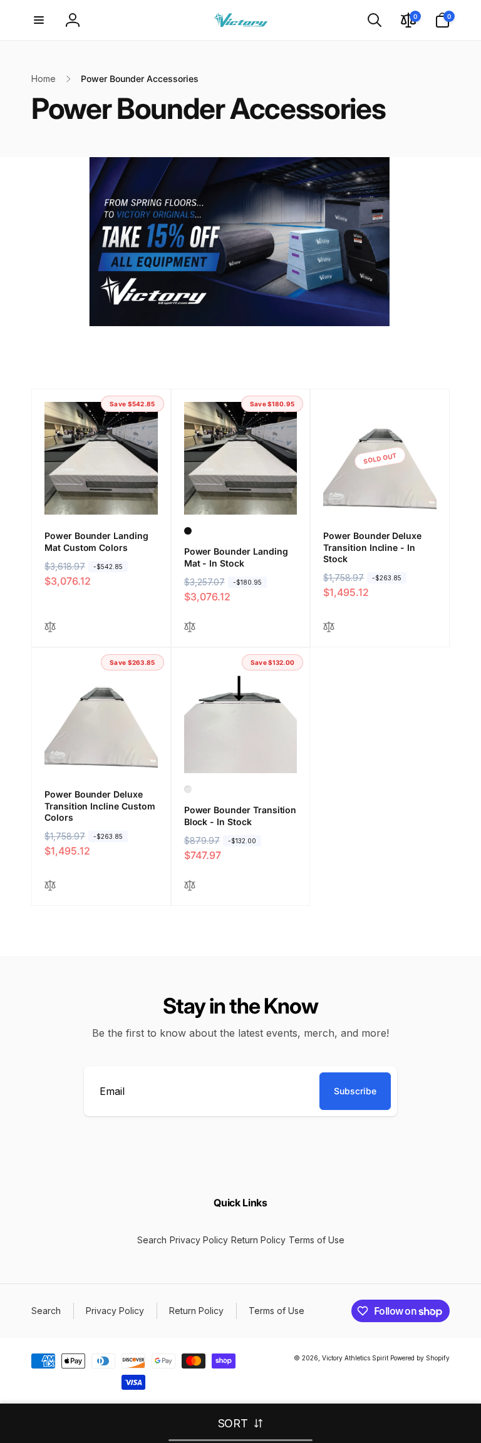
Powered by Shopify (420, 1358)
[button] (39, 20)
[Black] (188, 531)
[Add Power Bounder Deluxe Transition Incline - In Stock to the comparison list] (328, 627)
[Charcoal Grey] (188, 789)
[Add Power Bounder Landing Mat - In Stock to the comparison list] (189, 627)
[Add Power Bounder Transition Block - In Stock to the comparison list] (189, 886)
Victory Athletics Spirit (355, 1358)
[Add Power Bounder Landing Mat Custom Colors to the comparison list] (50, 627)
